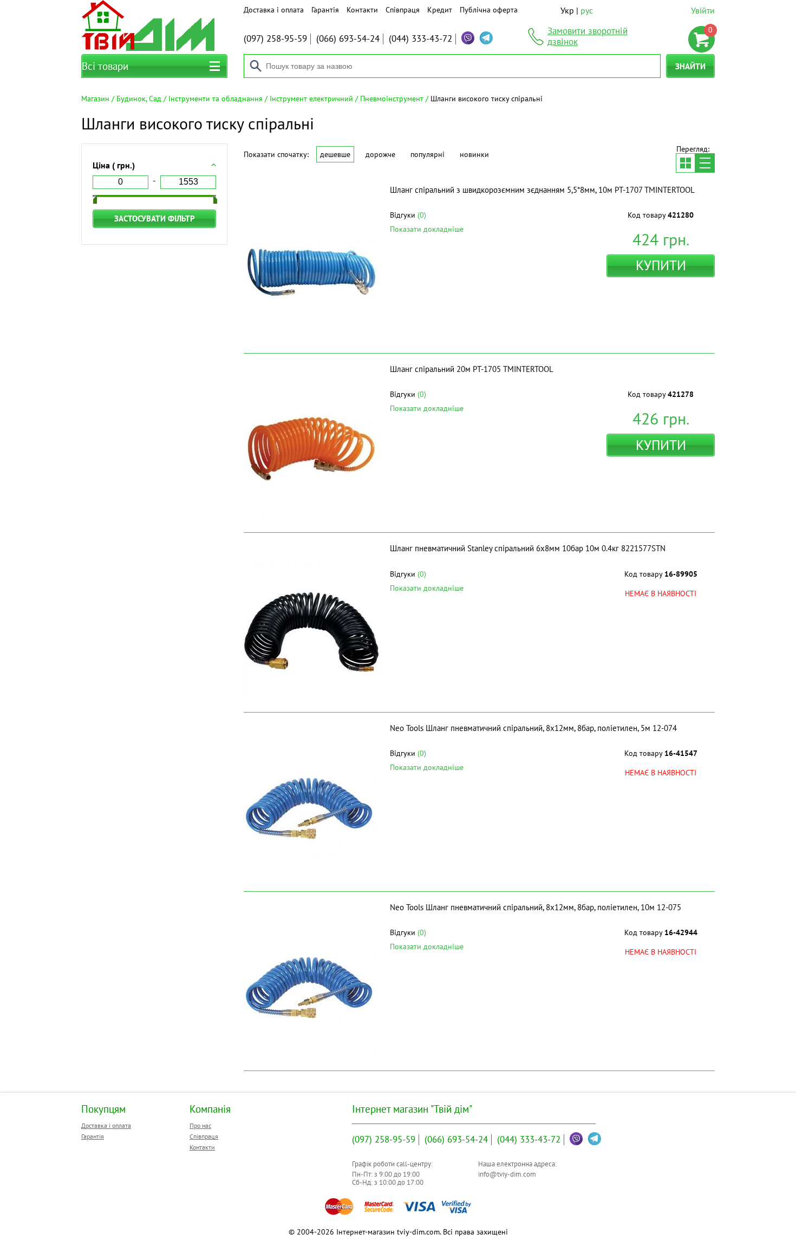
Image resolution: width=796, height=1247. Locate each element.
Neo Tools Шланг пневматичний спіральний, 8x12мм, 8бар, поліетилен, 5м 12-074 (533, 728)
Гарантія (325, 10)
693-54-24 (348, 38)
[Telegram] (486, 37)
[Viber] (467, 37)
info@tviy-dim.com (507, 1174)
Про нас (200, 1125)
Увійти (703, 10)
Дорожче (380, 154)
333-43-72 (420, 38)
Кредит (439, 10)
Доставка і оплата (274, 10)
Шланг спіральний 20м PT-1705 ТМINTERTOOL (471, 369)
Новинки (474, 154)
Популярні (427, 154)
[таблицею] (685, 163)
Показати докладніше (427, 229)
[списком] (705, 163)
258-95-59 (275, 38)
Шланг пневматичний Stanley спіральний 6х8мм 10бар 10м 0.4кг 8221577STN (527, 548)
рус (586, 10)
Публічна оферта (489, 10)
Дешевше (335, 154)
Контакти (362, 10)
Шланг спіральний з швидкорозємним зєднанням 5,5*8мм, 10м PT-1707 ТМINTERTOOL (542, 190)
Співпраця (403, 10)
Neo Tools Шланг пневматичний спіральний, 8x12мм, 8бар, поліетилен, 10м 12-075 (535, 907)
